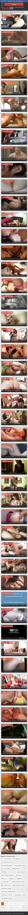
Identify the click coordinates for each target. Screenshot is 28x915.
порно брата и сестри (6, 898)
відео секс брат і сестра (19, 885)
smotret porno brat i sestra (18, 881)
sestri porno (20, 878)
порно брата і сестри (20, 895)
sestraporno (11, 878)
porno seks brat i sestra (7, 862)
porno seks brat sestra (6, 865)
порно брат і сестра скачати (8, 891)
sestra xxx (3, 878)
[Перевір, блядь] (8, 8)
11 (13, 907)
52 (1, 858)
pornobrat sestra (16, 868)
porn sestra (7, 858)
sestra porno (19, 875)
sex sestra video (5, 881)
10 (10, 907)
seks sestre (4, 872)
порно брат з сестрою (6, 895)
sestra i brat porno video (7, 875)
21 (17, 907)
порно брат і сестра (6, 888)
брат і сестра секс (5, 885)
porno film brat (16, 858)
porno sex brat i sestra (20, 865)
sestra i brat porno (21, 872)
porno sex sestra (5, 868)
